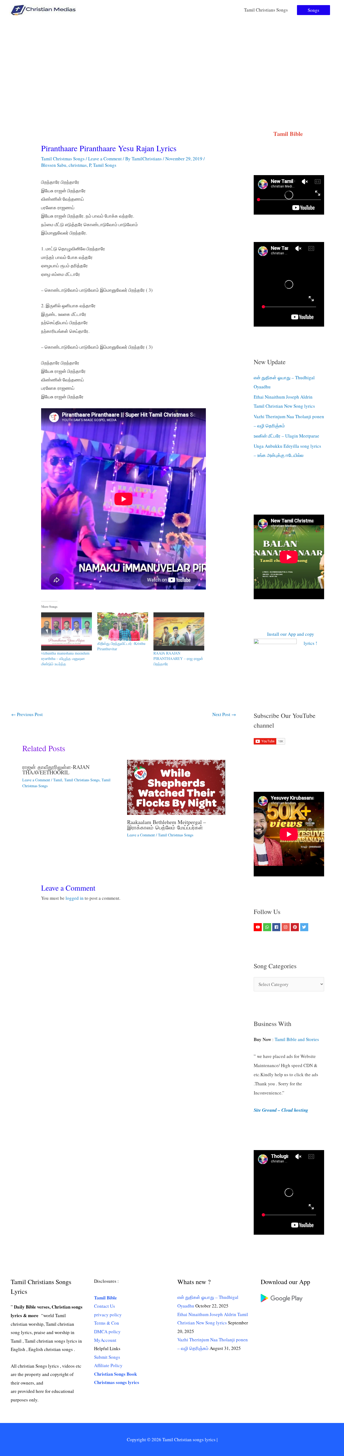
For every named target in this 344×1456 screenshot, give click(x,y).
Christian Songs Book (115, 1374)
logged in (75, 898)
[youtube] (258, 927)
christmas (78, 165)
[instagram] (286, 927)
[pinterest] (295, 927)
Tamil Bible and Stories (298, 1039)
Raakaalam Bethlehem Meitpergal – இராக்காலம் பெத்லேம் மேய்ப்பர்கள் (166, 824)
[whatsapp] (268, 927)
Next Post (224, 714)
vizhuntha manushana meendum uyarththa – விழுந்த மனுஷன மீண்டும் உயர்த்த (65, 658)
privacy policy (108, 1315)
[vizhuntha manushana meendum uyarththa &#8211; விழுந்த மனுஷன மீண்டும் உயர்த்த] (66, 631)
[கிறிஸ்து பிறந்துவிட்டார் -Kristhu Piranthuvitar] (122, 626)
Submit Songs (107, 1357)
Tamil (57, 779)
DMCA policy (107, 1331)
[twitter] (305, 927)
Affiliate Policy (108, 1365)
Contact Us (104, 1306)
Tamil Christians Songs (266, 10)
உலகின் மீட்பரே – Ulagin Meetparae (286, 436)
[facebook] (277, 927)
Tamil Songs (104, 165)
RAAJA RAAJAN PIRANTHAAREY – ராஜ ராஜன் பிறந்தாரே (178, 658)
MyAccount (105, 1340)
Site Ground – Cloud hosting (281, 1110)
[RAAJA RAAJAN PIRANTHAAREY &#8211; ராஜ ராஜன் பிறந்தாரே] (178, 631)
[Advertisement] (172, 60)
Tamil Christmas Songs (63, 159)
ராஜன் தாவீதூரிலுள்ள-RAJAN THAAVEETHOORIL (55, 769)
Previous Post (27, 714)
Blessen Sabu (53, 165)
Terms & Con (106, 1323)
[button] (313, 10)
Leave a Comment (105, 159)
